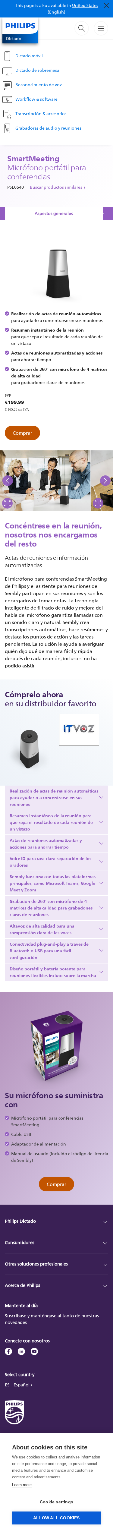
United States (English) (73, 9)
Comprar (22, 433)
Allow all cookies (56, 1518)
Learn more (22, 1485)
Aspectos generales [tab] (54, 213)
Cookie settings (56, 1502)
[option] (45, 480)
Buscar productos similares (56, 187)
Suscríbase (15, 1316)
